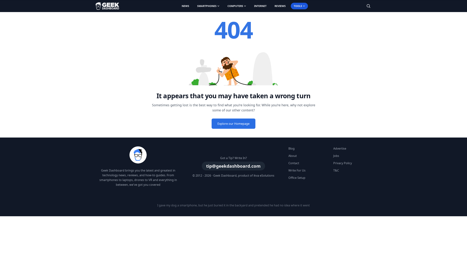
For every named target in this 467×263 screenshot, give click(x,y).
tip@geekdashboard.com (233, 166)
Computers (235, 6)
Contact (293, 163)
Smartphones (207, 6)
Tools (298, 6)
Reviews (280, 6)
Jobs (336, 156)
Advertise (339, 148)
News (185, 6)
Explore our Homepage (233, 124)
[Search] (368, 6)
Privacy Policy (342, 163)
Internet (260, 6)
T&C (336, 170)
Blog (291, 148)
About (292, 156)
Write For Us (297, 170)
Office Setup (296, 178)
